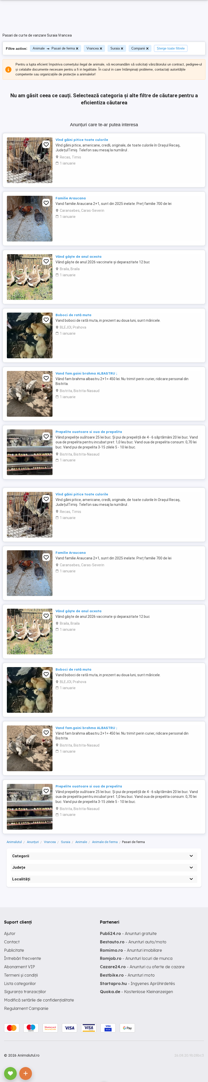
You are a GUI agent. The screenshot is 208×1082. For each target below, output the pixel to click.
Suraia (115, 48)
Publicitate (14, 950)
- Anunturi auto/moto (133, 941)
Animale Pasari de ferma (54, 48)
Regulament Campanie (26, 1008)
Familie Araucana (71, 198)
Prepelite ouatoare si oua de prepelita (89, 432)
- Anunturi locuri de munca (136, 958)
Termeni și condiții (21, 975)
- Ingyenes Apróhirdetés (137, 983)
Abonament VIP (19, 966)
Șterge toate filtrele (171, 48)
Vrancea (92, 48)
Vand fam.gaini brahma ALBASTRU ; (86, 373)
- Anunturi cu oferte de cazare (142, 966)
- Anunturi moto (127, 975)
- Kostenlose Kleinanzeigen (136, 991)
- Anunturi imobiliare (131, 950)
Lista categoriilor (20, 983)
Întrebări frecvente (22, 958)
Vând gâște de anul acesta (78, 256)
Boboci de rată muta (73, 315)
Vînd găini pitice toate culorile (82, 140)
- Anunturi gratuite (128, 933)
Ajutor (9, 933)
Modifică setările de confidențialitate (39, 1000)
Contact (12, 941)
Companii (138, 48)
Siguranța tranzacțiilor (25, 991)
